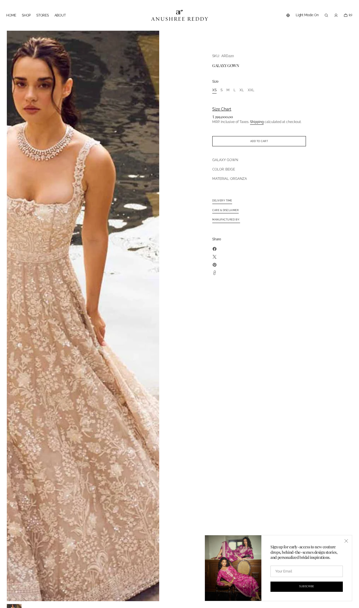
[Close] (346, 541)
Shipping (257, 122)
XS (214, 90)
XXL (251, 90)
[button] (288, 15)
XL (242, 90)
